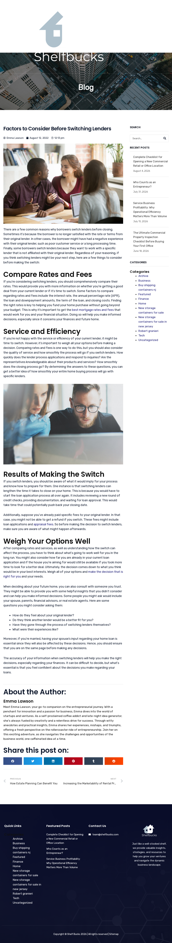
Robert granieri (148, 331)
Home (142, 303)
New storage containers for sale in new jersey (152, 321)
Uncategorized (148, 340)
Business (144, 280)
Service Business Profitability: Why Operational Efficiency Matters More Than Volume (63, 863)
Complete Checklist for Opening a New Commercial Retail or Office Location (150, 161)
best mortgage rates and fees (93, 310)
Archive (143, 276)
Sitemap (114, 934)
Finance (143, 298)
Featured (144, 294)
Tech (141, 335)
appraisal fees (43, 524)
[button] (152, 37)
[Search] (164, 138)
